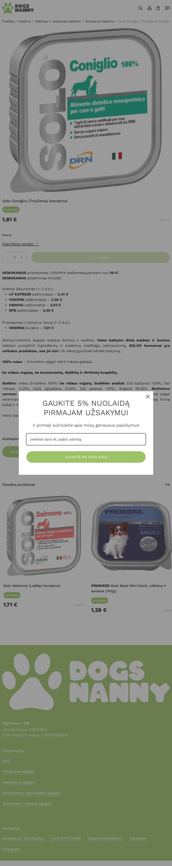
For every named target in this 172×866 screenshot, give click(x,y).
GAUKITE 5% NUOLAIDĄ (86, 457)
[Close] (147, 396)
